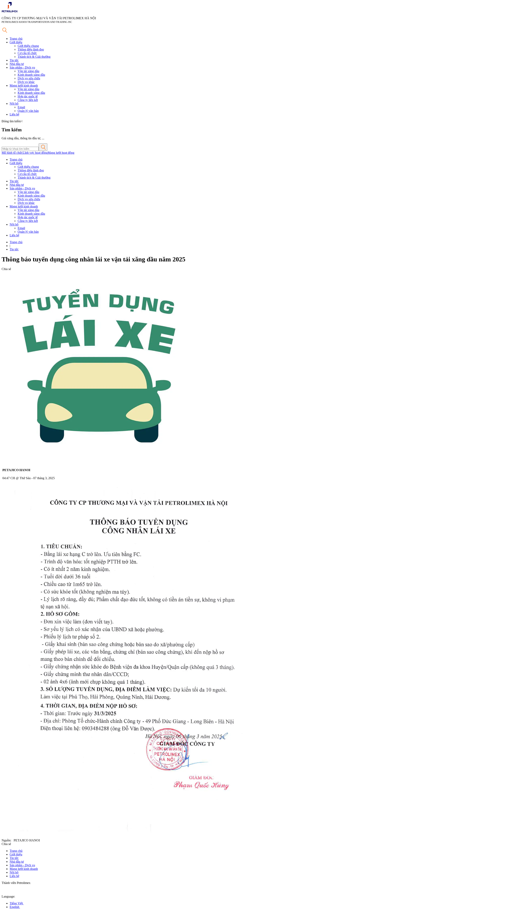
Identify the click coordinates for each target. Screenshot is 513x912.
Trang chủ (16, 38)
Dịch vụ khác (26, 82)
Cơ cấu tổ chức (27, 53)
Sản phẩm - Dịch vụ (22, 67)
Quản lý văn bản (28, 110)
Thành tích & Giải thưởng (34, 56)
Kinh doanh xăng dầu (31, 74)
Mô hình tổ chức (12, 152)
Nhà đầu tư (17, 64)
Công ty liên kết (28, 100)
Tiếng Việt (17, 903)
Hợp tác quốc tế (28, 96)
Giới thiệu (16, 42)
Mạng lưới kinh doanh (24, 85)
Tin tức (14, 60)
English (15, 907)
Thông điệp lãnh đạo (31, 49)
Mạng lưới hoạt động (61, 152)
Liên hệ (14, 114)
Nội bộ (14, 103)
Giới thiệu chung (28, 46)
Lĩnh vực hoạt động (35, 152)
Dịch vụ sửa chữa (29, 78)
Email (21, 107)
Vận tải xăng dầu (28, 71)
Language (8, 896)
